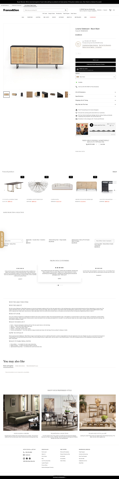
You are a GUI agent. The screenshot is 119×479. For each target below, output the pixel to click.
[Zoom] (36, 57)
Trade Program (66, 13)
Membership (59, 13)
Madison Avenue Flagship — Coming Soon (92, 47)
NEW (85, 17)
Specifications (79, 96)
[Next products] (115, 190)
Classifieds (81, 462)
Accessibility (62, 458)
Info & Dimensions (80, 92)
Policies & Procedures (64, 451)
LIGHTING (38, 17)
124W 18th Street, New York (29, 461)
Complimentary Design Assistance (90, 45)
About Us (43, 454)
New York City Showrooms (105, 45)
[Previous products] (4, 190)
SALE (23, 17)
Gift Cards (44, 13)
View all (115, 171)
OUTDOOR (61, 17)
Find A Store (44, 456)
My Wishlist (62, 456)
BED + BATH (46, 17)
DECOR (54, 17)
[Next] (69, 94)
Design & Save (51, 13)
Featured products (8, 172)
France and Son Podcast (86, 136)
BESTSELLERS (78, 17)
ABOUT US (69, 17)
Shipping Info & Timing (81, 100)
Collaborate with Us (83, 460)
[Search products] (65, 10)
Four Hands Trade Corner (30, 5)
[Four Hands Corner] (21, 413)
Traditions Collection (16, 5)
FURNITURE (30, 17)
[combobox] (95, 77)
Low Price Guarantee (46, 460)
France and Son (78, 136)
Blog (42, 458)
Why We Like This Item (81, 104)
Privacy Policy (44, 465)
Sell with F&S (81, 458)
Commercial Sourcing (83, 454)
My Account (44, 451)
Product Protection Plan (65, 454)
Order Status (73, 13)
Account (105, 10)
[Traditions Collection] (59, 413)
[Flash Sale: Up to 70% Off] (97, 413)
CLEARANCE (93, 17)
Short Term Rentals (83, 456)
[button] (59, 477)
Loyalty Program (45, 462)
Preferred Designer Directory (48, 467)
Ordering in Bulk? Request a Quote (96, 64)
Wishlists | (99, 10)
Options (77, 73)
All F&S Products (5, 5)
